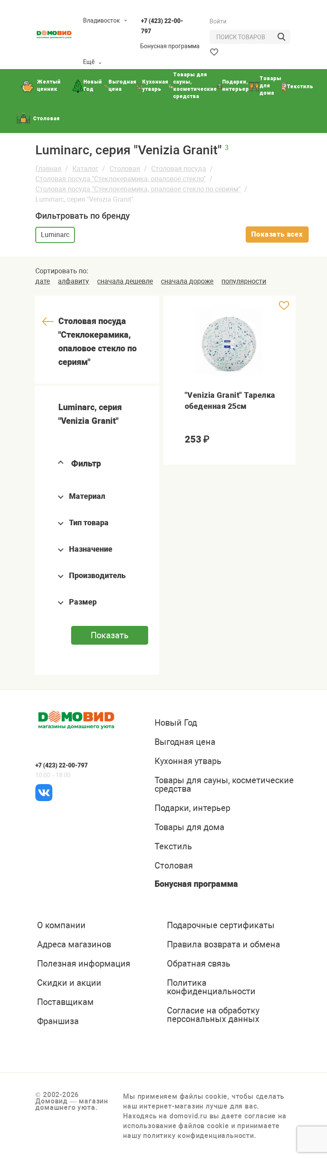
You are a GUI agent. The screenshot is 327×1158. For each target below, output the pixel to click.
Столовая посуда (178, 169)
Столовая (124, 169)
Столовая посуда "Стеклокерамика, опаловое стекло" (120, 179)
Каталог (85, 169)
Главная (48, 169)
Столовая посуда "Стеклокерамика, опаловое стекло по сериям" (138, 189)
